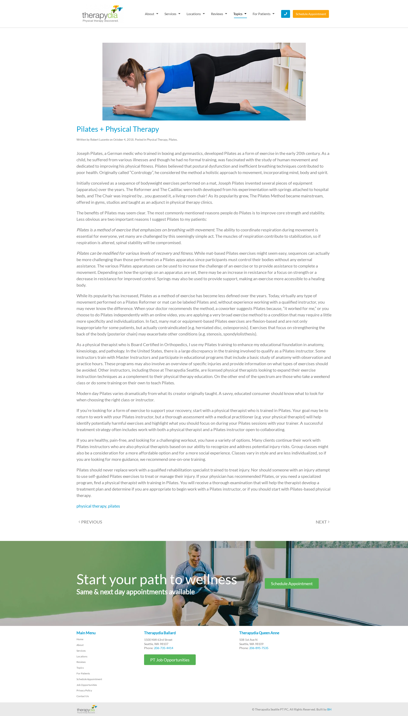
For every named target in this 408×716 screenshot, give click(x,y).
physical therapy (91, 505)
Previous (91, 521)
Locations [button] (194, 14)
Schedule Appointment (311, 14)
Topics (80, 667)
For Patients (83, 673)
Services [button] (170, 14)
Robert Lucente (99, 139)
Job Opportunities (86, 684)
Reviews (81, 662)
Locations (81, 656)
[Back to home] (102, 14)
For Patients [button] (262, 14)
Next (321, 521)
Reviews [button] (217, 14)
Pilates (173, 139)
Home (79, 639)
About (80, 645)
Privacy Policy (84, 690)
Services (81, 650)
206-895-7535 (258, 648)
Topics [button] (237, 14)
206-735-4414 (163, 648)
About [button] (149, 14)
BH (329, 709)
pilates (114, 505)
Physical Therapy (157, 139)
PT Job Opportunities (170, 659)
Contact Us (82, 696)
